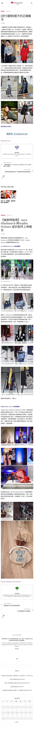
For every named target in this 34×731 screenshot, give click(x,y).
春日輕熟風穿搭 (14, 686)
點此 (14, 398)
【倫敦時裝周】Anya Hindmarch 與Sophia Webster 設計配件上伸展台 (16, 225)
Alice (3, 233)
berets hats (7, 140)
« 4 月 (16, 722)
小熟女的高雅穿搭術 (14, 679)
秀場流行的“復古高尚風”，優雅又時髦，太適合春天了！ (14, 675)
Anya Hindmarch (8, 581)
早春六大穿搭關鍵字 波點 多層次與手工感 (14, 683)
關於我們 (17, 648)
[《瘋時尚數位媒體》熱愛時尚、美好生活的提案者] (17, 3)
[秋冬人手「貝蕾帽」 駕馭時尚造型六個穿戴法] (8, 194)
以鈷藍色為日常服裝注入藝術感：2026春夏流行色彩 (14, 690)
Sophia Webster (16, 581)
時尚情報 (2, 11)
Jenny (3, 23)
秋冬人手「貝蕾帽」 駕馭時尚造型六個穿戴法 (8, 201)
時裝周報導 (3, 215)
